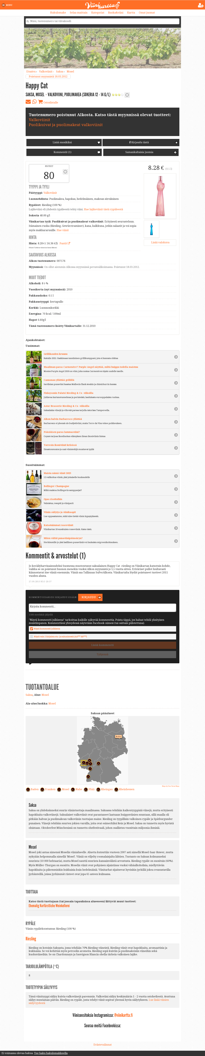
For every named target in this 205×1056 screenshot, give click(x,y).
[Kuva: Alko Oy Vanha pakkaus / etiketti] (151, 229)
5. (89, 768)
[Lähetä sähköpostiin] (28, 101)
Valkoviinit (39, 120)
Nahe (79, 789)
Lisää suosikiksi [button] (62, 142)
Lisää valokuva (160, 242)
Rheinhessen (126, 789)
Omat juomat (147, 12)
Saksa (59, 71)
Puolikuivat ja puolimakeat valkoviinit (66, 125)
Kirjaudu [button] (88, 597)
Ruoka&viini (115, 12)
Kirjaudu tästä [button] (140, 142)
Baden (35, 789)
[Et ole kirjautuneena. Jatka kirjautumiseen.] (201, 5)
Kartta (131, 12)
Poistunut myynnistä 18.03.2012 (48, 76)
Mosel (70, 71)
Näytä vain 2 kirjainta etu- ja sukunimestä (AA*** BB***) (60, 636)
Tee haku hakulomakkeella (51, 1053)
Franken (50, 789)
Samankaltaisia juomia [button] (139, 152)
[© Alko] (160, 196)
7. (89, 763)
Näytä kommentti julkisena (47, 628)
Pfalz (92, 789)
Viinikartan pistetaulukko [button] (65, 171)
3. (83, 762)
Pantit (64, 243)
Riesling (31, 939)
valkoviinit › (46, 71)
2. (97, 762)
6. (88, 760)
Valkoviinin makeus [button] (127, 95)
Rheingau (107, 789)
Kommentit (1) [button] (62, 152)
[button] (7, 5)
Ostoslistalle (50, 102)
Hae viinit (63, 230)
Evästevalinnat (103, 1044)
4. (86, 762)
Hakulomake (58, 12)
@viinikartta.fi (123, 1015)
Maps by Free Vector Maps (170, 786)
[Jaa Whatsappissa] (34, 101)
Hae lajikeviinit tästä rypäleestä (103, 209)
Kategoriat (97, 12)
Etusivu (31, 71)
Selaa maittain (78, 12)
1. (87, 776)
